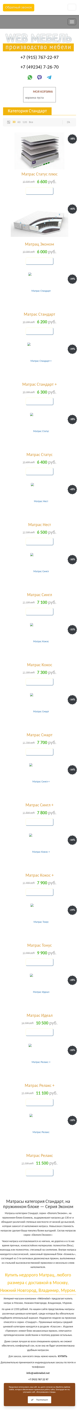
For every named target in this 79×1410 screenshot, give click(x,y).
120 (24, 122)
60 (19, 122)
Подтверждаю (42, 1400)
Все (31, 122)
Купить (35, 191)
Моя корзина (43, 91)
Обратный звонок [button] (18, 7)
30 (14, 122)
